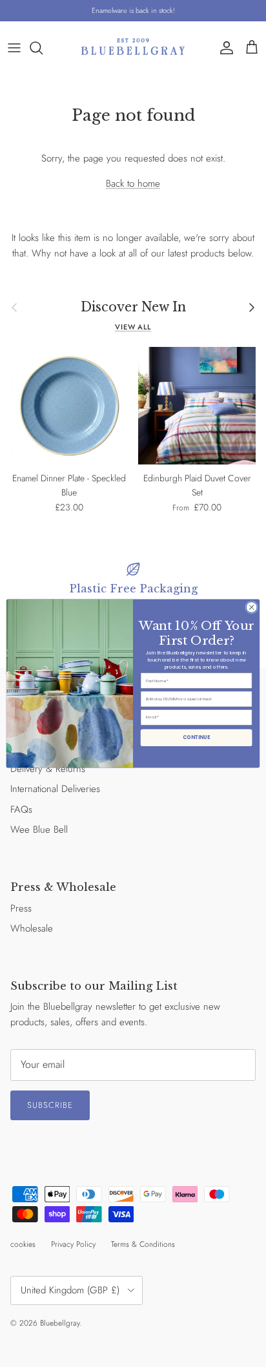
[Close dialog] (251, 606)
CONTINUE (196, 737)
